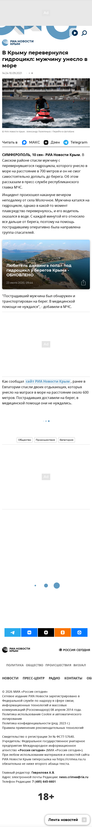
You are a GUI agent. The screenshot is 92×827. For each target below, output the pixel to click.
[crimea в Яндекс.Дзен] (46, 632)
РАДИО (54, 678)
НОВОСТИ (10, 678)
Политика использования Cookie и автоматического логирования (42, 717)
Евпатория (66, 439)
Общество (24, 439)
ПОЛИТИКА (15, 665)
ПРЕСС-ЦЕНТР (34, 678)
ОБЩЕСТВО (34, 665)
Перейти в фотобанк (63, 131)
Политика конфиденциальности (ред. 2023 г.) (36, 723)
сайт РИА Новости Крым (48, 382)
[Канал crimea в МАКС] (79, 632)
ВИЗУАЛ (79, 665)
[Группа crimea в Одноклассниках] (63, 632)
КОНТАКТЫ (73, 678)
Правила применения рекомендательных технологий (42, 728)
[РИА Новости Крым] (17, 43)
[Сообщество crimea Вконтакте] (29, 632)
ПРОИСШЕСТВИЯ (58, 665)
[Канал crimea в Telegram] (12, 632)
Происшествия (45, 439)
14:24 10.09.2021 (12, 73)
